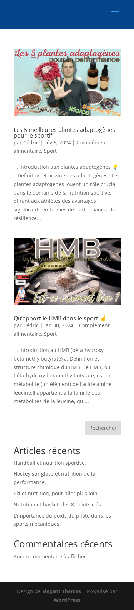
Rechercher (103, 427)
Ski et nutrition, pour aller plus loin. (56, 493)
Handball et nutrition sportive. (50, 462)
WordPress (67, 599)
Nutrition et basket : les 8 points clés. (58, 504)
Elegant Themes (61, 591)
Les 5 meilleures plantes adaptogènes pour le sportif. (64, 132)
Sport (50, 150)
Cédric (31, 142)
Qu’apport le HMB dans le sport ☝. (61, 318)
